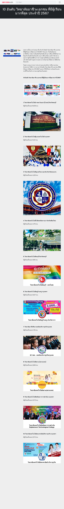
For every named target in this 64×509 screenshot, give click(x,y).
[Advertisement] (32, 31)
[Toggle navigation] (59, 2)
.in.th (7, 2)
